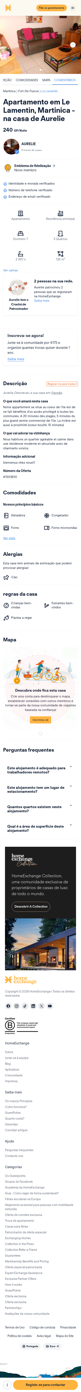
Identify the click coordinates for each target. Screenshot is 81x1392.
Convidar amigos (16, 1130)
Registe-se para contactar (45, 1385)
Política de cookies (19, 1336)
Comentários (65, 80)
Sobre (9, 1052)
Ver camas (10, 270)
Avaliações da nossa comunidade (27, 1313)
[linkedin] (33, 1006)
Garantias (11, 1124)
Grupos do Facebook (19, 1181)
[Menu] (72, 8)
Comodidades (27, 80)
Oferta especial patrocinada (23, 1267)
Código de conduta (42, 1327)
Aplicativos (12, 1069)
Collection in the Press (19, 1244)
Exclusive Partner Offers (20, 1278)
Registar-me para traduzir (62, 383)
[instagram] (16, 1006)
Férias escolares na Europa (23, 1199)
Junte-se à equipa (16, 1058)
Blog (8, 1063)
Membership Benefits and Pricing (27, 1261)
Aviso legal (44, 1336)
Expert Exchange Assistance (23, 1273)
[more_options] (7, 1385)
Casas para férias (16, 1226)
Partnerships (13, 1308)
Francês (56, 393)
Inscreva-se (40, 720)
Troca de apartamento (19, 1220)
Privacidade (68, 1327)
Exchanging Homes (18, 1238)
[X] (41, 1006)
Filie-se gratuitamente (51, 7)
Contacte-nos (14, 1156)
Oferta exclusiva (15, 1296)
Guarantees (13, 1255)
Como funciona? (16, 1107)
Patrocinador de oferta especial (25, 1232)
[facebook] (8, 1006)
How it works (13, 1284)
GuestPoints (13, 1112)
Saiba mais (41, 301)
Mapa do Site (65, 1336)
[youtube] (50, 1006)
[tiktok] (25, 1006)
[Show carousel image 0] (40, 45)
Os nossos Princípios (18, 1101)
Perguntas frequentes (19, 1150)
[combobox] (30, 1346)
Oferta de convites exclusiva (23, 1215)
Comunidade (13, 1075)
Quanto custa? (14, 1118)
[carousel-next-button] (73, 45)
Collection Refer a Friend (21, 1249)
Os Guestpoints (15, 1176)
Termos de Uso (15, 1327)
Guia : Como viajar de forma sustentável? (32, 1193)
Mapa (46, 80)
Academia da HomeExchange (24, 1187)
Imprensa (11, 1081)
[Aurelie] (11, 146)
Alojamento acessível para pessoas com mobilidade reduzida (39, 1207)
